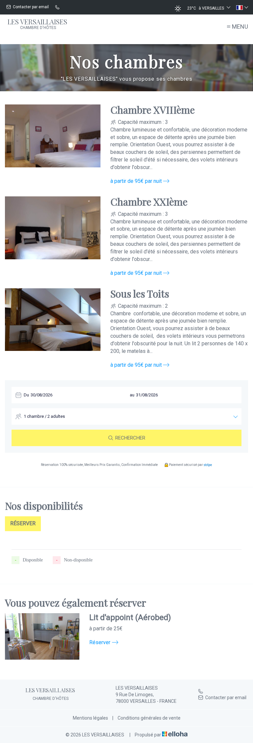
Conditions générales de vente (149, 718)
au (132, 394)
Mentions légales (90, 718)
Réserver (23, 523)
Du (26, 394)
